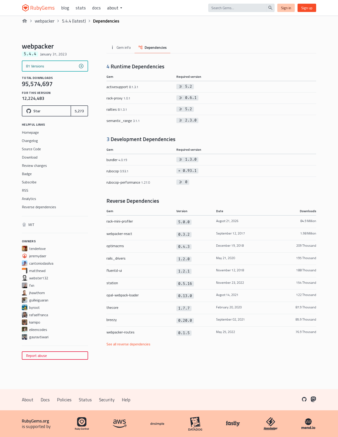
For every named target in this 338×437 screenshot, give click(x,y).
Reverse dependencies (39, 207)
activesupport (122, 87)
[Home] (24, 21)
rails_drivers (116, 258)
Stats (81, 8)
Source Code (31, 149)
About (27, 399)
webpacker (44, 20)
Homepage (30, 132)
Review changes (34, 165)
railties (116, 109)
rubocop (117, 171)
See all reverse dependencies (128, 344)
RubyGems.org (35, 420)
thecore (112, 307)
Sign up (306, 8)
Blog (65, 8)
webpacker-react (119, 233)
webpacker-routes (120, 332)
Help (126, 399)
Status (85, 399)
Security (107, 399)
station (112, 283)
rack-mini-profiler (119, 221)
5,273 (79, 111)
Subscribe (29, 182)
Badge (27, 174)
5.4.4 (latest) (74, 20)
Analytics (29, 198)
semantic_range (123, 120)
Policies (64, 399)
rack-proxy (118, 98)
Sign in (286, 8)
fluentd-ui (114, 270)
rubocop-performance (128, 182)
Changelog (30, 140)
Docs (96, 8)
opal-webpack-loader (122, 295)
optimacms (115, 246)
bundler (116, 159)
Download (29, 157)
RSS (25, 190)
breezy (111, 319)
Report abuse (36, 355)
